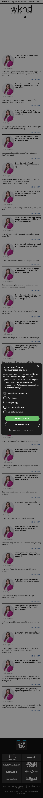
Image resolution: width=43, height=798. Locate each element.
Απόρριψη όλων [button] (22, 424)
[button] (21, 430)
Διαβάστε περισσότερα (12, 388)
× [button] (38, 366)
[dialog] (21, 399)
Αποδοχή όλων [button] (22, 418)
